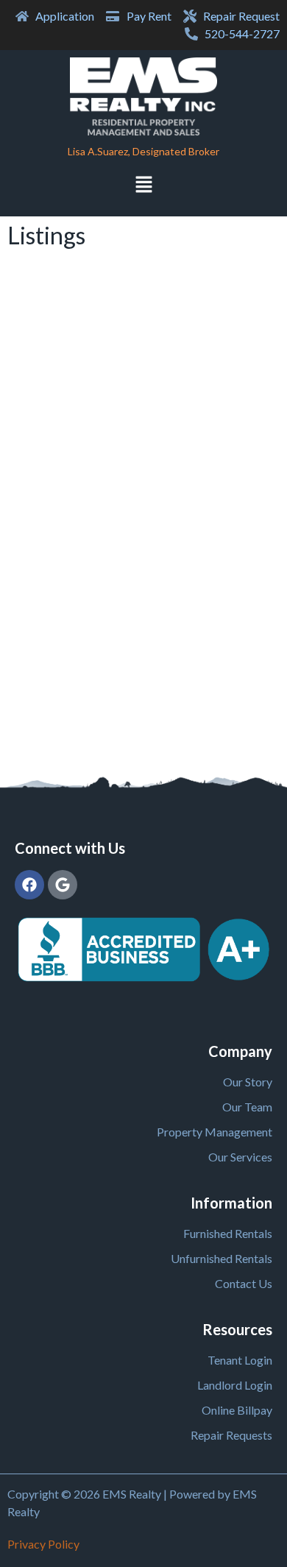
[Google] (62, 884)
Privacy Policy (43, 1544)
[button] (143, 186)
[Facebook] (29, 884)
